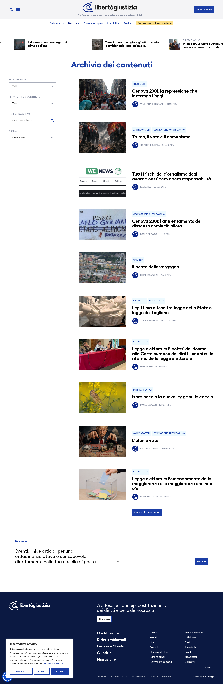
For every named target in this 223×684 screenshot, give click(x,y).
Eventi (153, 637)
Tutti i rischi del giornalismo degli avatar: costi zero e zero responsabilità (171, 176)
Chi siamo (55, 23)
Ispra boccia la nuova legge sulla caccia (172, 397)
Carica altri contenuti (146, 512)
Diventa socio (204, 9)
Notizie (72, 23)
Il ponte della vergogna (155, 267)
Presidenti (190, 647)
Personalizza (21, 671)
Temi (126, 23)
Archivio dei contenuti (161, 662)
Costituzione (156, 301)
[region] (39, 658)
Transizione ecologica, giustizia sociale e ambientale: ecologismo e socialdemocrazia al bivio (118, 46)
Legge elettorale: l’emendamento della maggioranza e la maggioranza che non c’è (172, 484)
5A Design (203, 677)
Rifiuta (41, 671)
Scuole (188, 652)
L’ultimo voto (145, 440)
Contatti (189, 662)
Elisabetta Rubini (149, 275)
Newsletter (191, 657)
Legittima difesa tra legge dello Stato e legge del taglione (172, 310)
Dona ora (104, 619)
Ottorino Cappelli (150, 145)
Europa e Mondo (110, 646)
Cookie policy (138, 676)
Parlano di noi (157, 657)
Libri (152, 642)
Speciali (112, 23)
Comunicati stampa (160, 652)
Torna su (207, 667)
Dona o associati (194, 632)
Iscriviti (201, 561)
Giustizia (138, 260)
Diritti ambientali (142, 390)
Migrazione (106, 659)
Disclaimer (101, 676)
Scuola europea (93, 23)
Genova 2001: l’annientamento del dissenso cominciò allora (166, 224)
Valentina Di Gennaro (152, 104)
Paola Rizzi (146, 187)
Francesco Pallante (151, 497)
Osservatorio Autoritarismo (155, 23)
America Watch (141, 130)
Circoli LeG (139, 84)
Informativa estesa (53, 664)
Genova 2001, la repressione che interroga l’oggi (164, 93)
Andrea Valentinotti (151, 321)
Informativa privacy (119, 676)
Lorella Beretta (148, 367)
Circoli (153, 632)
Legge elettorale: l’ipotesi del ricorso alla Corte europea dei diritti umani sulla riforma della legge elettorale (173, 354)
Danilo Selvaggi (148, 405)
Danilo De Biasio (148, 234)
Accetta (60, 671)
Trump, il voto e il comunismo (161, 137)
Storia (188, 642)
